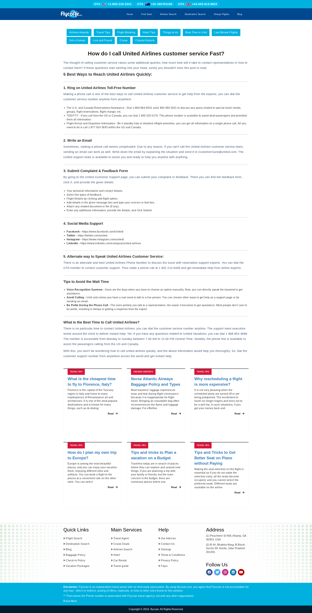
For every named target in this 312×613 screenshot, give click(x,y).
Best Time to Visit (196, 32)
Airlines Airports (79, 32)
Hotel (116, 555)
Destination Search (195, 14)
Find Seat (146, 14)
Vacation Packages (78, 566)
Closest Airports (145, 40)
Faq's (164, 566)
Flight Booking (126, 32)
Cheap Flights (221, 14)
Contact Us (168, 543)
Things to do (170, 32)
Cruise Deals (121, 543)
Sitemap (166, 549)
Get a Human (77, 40)
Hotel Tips (149, 32)
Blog (239, 14)
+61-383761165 (154, 4)
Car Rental (120, 560)
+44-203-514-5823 (197, 4)
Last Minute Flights (226, 32)
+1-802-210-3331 (113, 4)
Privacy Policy (169, 560)
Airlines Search (168, 14)
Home (130, 14)
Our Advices (168, 538)
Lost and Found (102, 40)
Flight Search (74, 538)
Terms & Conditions (173, 555)
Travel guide (121, 566)
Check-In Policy (75, 560)
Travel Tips (103, 32)
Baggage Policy (75, 555)
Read (111, 413)
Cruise (124, 40)
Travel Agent (121, 538)
